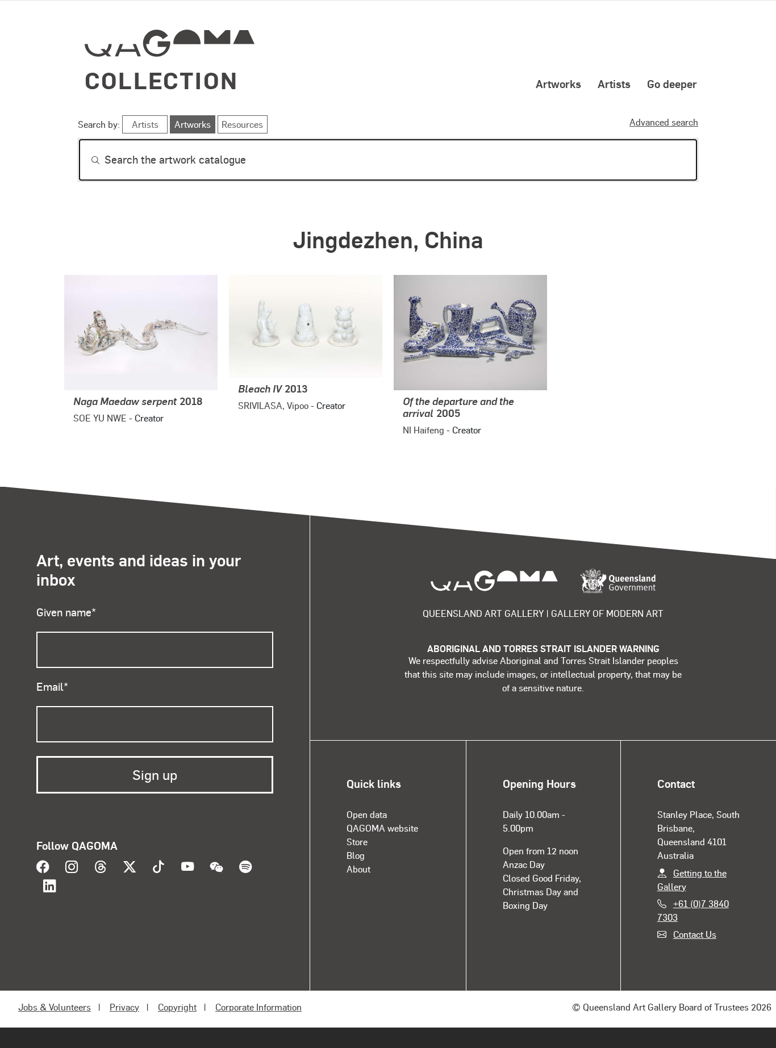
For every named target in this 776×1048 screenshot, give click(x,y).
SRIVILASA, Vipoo (273, 405)
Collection (161, 80)
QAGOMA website (382, 828)
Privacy (124, 1007)
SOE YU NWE (100, 418)
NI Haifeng (423, 430)
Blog (356, 855)
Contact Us (694, 934)
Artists (614, 83)
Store (357, 841)
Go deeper (672, 83)
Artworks (558, 83)
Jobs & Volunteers (54, 1007)
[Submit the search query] (86, 160)
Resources (242, 124)
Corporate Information (258, 1007)
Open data (367, 814)
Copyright (177, 1007)
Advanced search (663, 122)
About (358, 869)
